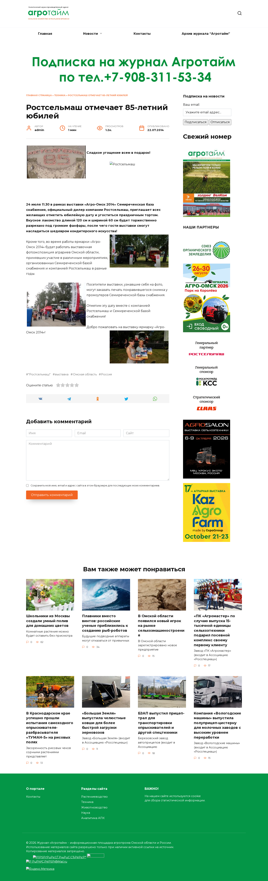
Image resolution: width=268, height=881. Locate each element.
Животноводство (94, 807)
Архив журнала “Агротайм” (206, 33)
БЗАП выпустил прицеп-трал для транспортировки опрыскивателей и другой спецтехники (161, 722)
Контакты (142, 33)
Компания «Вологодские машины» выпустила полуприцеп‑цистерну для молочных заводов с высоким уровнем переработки (217, 725)
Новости (90, 33)
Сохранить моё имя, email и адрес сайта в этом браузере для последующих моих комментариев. (95, 485)
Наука (85, 813)
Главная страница (39, 95)
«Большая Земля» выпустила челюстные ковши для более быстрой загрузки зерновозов (104, 722)
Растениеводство (94, 796)
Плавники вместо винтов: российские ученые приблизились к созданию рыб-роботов (105, 623)
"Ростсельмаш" (39, 374)
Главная (45, 33)
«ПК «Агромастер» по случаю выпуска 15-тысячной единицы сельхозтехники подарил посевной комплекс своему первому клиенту (214, 630)
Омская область (85, 374)
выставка (61, 374)
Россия (106, 374)
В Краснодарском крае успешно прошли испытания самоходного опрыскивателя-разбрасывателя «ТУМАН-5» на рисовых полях (49, 727)
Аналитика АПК (93, 818)
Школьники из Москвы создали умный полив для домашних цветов (48, 621)
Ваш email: (191, 104)
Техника (60, 95)
